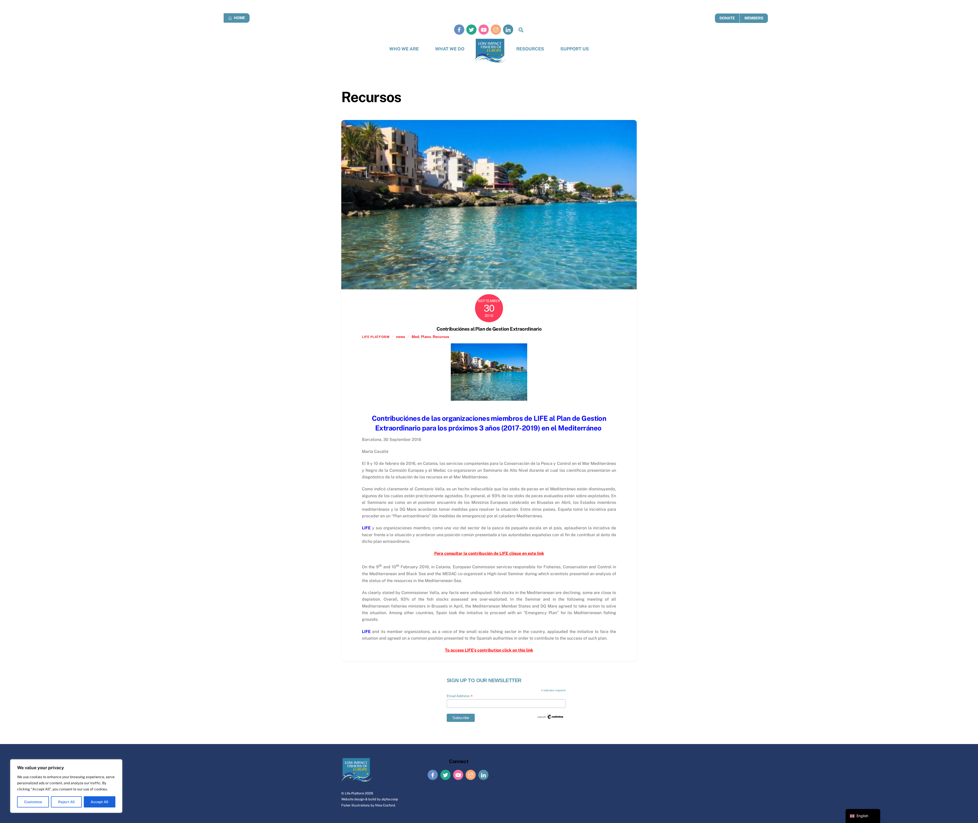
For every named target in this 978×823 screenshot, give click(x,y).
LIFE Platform (375, 337)
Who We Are (404, 48)
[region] (66, 786)
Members (753, 18)
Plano (426, 336)
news (400, 336)
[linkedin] (508, 29)
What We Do (449, 48)
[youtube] (484, 29)
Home (239, 18)
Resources (530, 48)
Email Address (460, 696)
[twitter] (471, 29)
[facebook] (459, 29)
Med (415, 336)
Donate (727, 18)
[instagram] (496, 29)
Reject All (66, 802)
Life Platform (354, 793)
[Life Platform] (490, 51)
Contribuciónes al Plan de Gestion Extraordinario (489, 329)
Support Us (574, 48)
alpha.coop (390, 799)
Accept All (99, 802)
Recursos (441, 336)
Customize (33, 802)
